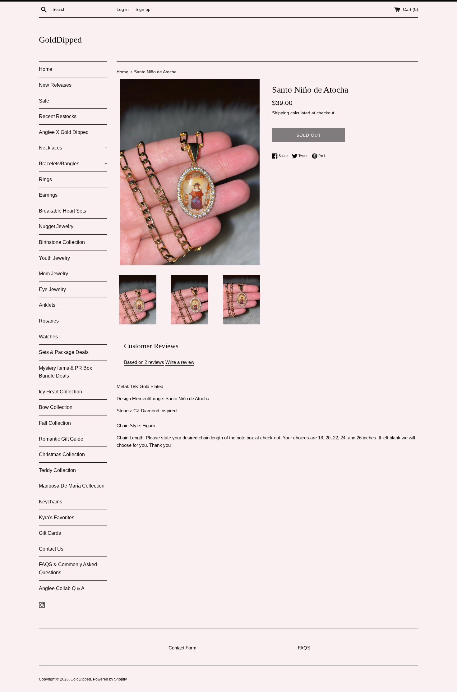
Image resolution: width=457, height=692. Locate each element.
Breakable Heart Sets (62, 210)
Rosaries (49, 320)
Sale (44, 100)
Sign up (143, 9)
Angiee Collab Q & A (62, 588)
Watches (48, 336)
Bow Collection (55, 407)
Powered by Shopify (110, 679)
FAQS (304, 647)
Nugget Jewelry (56, 226)
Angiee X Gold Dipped (64, 132)
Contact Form (183, 647)
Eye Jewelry (52, 289)
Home (45, 69)
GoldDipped (60, 39)
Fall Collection (55, 423)
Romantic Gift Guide (61, 439)
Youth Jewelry (54, 258)
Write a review (179, 362)
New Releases (55, 85)
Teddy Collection (57, 470)
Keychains (50, 501)
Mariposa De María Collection (71, 485)
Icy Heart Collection (60, 391)
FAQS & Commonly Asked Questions (68, 568)
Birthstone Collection (62, 242)
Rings (45, 179)
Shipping (280, 112)
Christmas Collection (62, 454)
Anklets (47, 305)
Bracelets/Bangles (73, 163)
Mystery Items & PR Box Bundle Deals (65, 372)
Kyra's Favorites (56, 517)
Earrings (48, 195)
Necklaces (73, 147)
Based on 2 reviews (144, 362)
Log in (123, 9)
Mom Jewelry (53, 273)
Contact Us (51, 549)
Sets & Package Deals (64, 352)
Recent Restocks (57, 116)
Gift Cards (50, 533)
